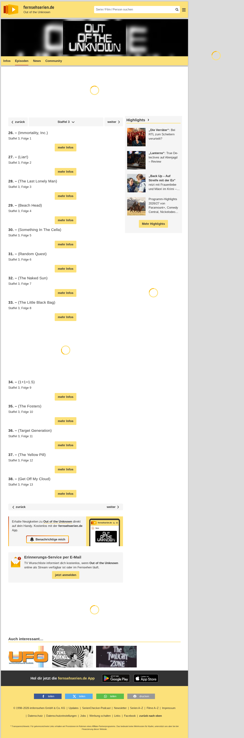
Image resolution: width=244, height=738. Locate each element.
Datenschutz (35, 715)
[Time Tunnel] (72, 656)
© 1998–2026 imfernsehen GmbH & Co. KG (39, 707)
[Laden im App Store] (146, 678)
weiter (111, 506)
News (37, 61)
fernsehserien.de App (76, 678)
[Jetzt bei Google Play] (116, 678)
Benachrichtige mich (50, 539)
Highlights (135, 120)
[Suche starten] (177, 9)
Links (117, 715)
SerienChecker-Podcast (96, 707)
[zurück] (18, 121)
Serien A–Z (136, 707)
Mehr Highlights (153, 224)
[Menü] (183, 9)
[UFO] (28, 656)
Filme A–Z (153, 707)
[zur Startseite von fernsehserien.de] (11, 9)
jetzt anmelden (65, 575)
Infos (6, 61)
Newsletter (120, 707)
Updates (74, 707)
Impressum (169, 707)
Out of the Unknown (36, 12)
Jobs (83, 715)
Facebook (130, 715)
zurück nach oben (150, 715)
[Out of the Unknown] (104, 531)
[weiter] (113, 121)
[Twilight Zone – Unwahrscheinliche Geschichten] (116, 656)
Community (53, 61)
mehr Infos (65, 147)
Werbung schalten (100, 715)
